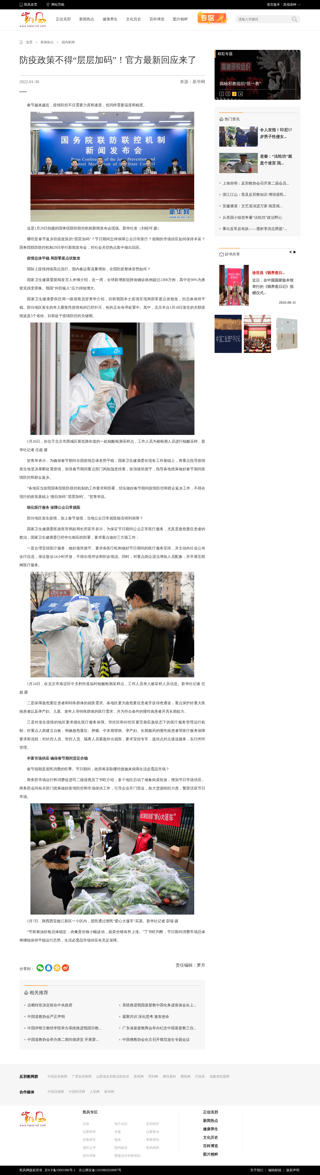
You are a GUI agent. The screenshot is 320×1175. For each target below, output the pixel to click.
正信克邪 (63, 19)
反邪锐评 (152, 1124)
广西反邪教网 (82, 1076)
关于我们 (256, 1170)
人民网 (95, 1091)
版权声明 (292, 1170)
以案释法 (152, 1132)
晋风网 (139, 1076)
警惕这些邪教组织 (127, 1155)
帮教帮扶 (152, 1140)
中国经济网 (77, 1091)
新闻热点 (86, 19)
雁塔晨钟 (169, 1076)
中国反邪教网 (57, 1076)
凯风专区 (90, 1112)
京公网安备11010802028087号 (100, 1170)
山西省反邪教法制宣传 (112, 1076)
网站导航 (57, 4)
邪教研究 (89, 1140)
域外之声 (89, 1147)
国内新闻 (68, 42)
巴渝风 (200, 1076)
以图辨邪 (89, 1132)
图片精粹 (180, 19)
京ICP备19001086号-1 (60, 1170)
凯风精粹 (152, 1147)
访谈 (86, 1124)
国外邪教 (89, 1155)
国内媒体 (120, 1147)
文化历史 (133, 19)
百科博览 (156, 19)
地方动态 (120, 1124)
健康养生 (110, 19)
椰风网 (185, 1076)
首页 (29, 42)
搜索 (294, 19)
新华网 (109, 1091)
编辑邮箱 (274, 1170)
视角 (117, 1140)
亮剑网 (153, 1076)
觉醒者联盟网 (219, 1076)
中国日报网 (56, 1091)
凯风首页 (30, 4)
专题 (117, 1132)
